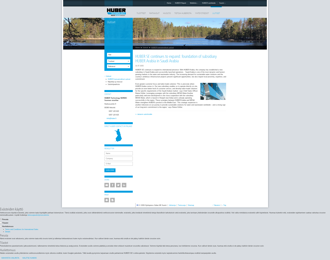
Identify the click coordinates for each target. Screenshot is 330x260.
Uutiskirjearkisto (114, 84)
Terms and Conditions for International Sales (21, 229)
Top (224, 205)
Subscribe (110, 170)
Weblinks (193, 3)
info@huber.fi (111, 118)
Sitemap (191, 205)
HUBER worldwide (209, 3)
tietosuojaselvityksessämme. (38, 215)
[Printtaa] (106, 200)
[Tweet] (118, 185)
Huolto (167, 13)
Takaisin (217, 205)
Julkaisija (172, 205)
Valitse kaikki (29, 258)
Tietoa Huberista (183, 13)
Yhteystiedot (202, 13)
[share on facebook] (112, 185)
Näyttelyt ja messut (115, 82)
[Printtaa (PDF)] (112, 200)
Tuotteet (141, 13)
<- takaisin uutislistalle (143, 114)
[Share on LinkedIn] (124, 185)
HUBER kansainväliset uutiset (162, 48)
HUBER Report (180, 3)
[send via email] (106, 185)
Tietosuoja (182, 205)
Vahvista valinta (10, 258)
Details (7, 232)
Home (169, 3)
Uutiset (216, 13)
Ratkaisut (154, 13)
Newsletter (109, 149)
